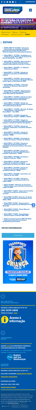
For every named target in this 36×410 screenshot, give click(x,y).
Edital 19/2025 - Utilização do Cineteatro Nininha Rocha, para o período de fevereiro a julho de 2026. (17, 186)
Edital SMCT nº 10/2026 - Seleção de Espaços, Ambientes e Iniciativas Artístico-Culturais (17, 128)
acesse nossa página (24, 374)
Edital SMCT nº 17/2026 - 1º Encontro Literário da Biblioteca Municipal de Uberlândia (15, 86)
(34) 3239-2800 (9, 310)
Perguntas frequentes (9, 377)
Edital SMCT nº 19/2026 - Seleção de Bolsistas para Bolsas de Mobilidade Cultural (15, 74)
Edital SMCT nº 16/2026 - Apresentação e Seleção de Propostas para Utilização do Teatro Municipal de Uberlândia (17, 92)
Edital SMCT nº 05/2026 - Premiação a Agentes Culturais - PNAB (16, 157)
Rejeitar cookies (15, 406)
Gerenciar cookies (6, 406)
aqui (15, 313)
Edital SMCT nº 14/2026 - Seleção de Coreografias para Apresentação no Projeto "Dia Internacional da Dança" (17, 104)
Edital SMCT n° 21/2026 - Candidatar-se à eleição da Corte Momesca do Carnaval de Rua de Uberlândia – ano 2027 (17, 57)
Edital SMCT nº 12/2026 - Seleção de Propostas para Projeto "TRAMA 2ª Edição (17, 116)
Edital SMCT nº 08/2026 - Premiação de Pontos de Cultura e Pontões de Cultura (17, 139)
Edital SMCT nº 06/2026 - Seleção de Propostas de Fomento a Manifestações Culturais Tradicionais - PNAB (16, 152)
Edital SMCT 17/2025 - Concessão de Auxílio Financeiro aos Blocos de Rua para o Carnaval (18, 192)
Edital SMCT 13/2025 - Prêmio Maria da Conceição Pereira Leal (17, 210)
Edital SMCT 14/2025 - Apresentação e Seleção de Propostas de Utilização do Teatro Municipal (18, 205)
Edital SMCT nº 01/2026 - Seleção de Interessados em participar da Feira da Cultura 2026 (16, 180)
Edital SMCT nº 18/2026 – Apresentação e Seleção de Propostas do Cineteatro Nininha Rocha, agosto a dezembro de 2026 (18, 80)
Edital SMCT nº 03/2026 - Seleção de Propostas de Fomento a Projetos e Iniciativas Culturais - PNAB (15, 169)
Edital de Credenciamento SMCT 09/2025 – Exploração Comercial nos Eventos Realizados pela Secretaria (17, 220)
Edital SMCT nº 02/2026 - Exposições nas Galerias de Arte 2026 (17, 174)
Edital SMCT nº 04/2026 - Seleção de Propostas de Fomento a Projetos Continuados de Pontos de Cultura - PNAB (16, 163)
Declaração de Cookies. (13, 403)
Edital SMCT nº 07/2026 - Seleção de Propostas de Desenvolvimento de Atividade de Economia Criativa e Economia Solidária (17, 145)
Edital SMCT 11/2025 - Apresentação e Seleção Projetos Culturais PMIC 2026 (16, 214)
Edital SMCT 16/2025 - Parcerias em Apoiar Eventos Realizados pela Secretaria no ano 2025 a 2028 (17, 198)
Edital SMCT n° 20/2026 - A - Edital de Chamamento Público (16, 68)
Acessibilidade (30, 1)
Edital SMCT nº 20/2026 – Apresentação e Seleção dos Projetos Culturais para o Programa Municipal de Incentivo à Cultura (17, 63)
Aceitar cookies (24, 406)
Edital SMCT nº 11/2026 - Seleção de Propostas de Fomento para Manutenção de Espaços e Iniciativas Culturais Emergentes (17, 121)
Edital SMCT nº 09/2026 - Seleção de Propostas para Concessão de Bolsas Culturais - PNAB (15, 134)
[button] (30, 10)
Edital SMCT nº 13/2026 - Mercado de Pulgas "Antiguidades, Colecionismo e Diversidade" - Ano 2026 (18, 111)
